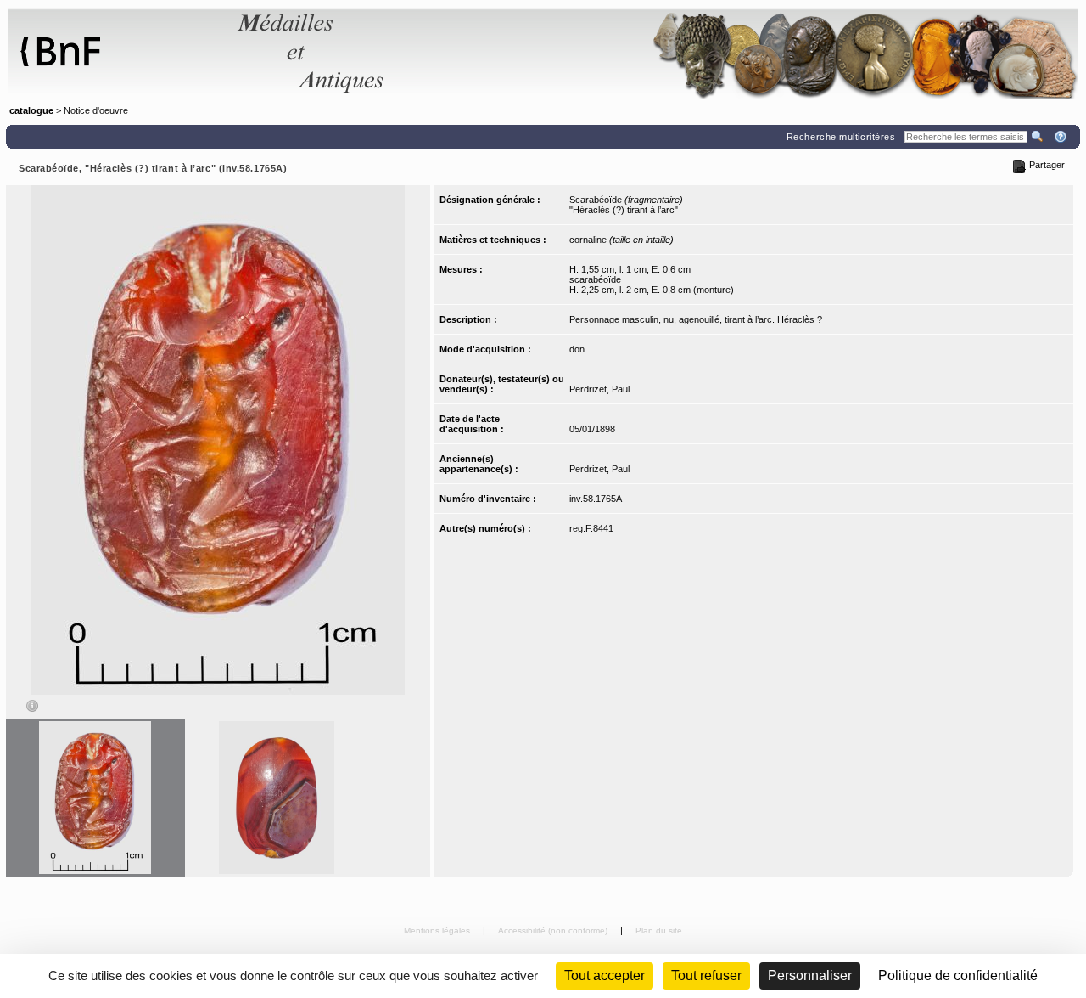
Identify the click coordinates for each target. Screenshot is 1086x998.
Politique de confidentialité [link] (958, 975)
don (577, 349)
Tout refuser (706, 975)
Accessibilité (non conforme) (554, 930)
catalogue (31, 110)
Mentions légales (438, 930)
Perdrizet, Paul (599, 389)
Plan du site (658, 930)
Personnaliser (810, 975)
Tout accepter (604, 975)
